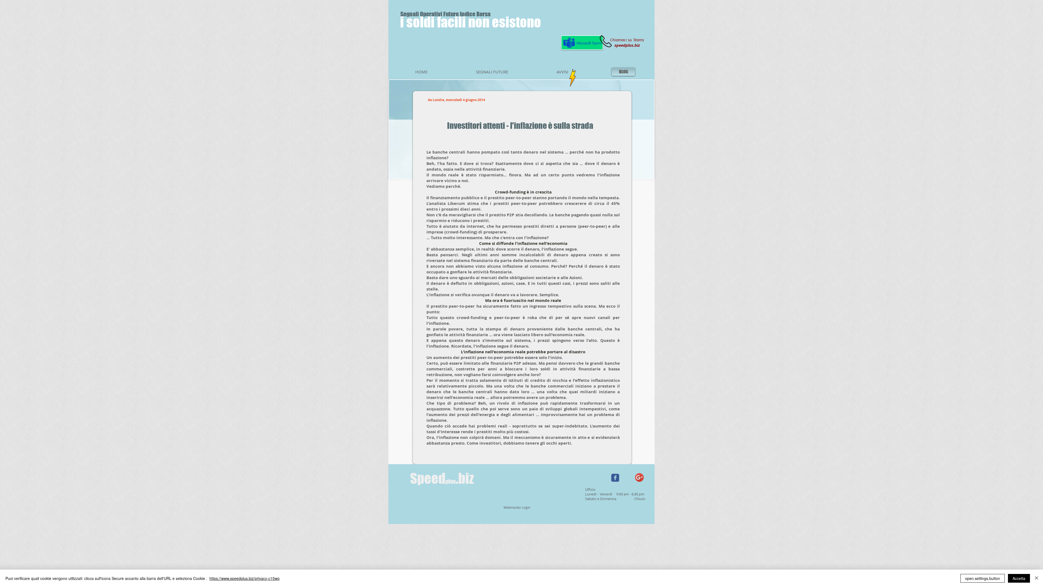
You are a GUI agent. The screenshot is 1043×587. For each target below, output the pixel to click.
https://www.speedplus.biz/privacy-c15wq (244, 578)
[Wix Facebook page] (615, 478)
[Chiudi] (1036, 578)
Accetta (1019, 578)
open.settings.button (982, 578)
